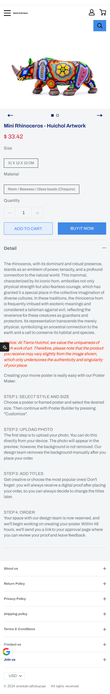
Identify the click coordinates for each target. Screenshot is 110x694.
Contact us (12, 644)
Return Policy (14, 584)
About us (11, 568)
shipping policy (15, 614)
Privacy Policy (15, 599)
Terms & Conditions (19, 629)
